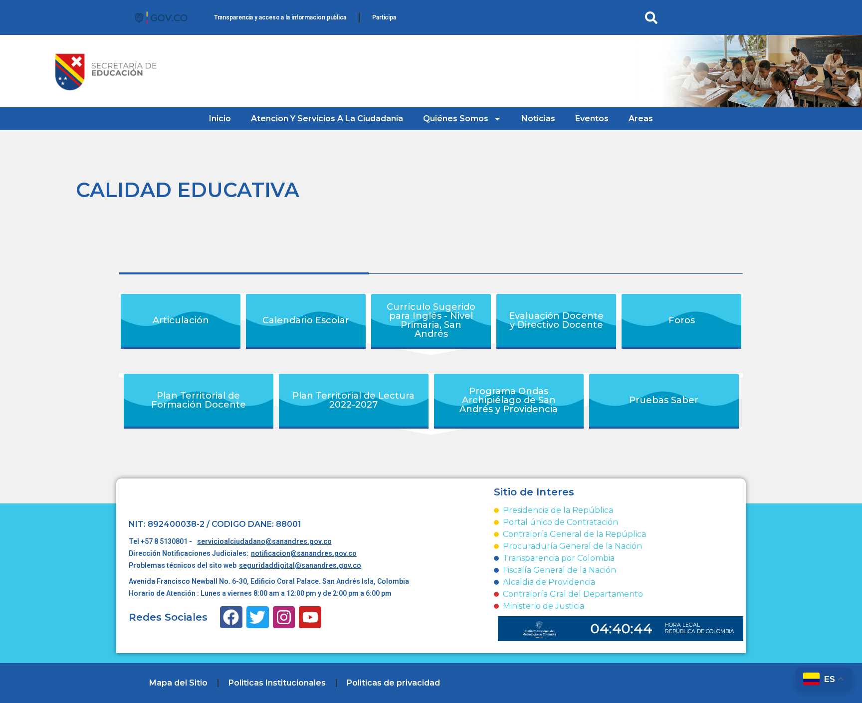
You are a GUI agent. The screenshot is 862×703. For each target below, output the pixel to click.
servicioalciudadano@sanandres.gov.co (264, 541)
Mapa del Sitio (178, 683)
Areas (641, 118)
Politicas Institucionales (277, 683)
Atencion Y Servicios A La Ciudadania (327, 118)
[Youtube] (310, 617)
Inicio (220, 118)
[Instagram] (284, 617)
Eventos (592, 118)
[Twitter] (257, 617)
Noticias (538, 118)
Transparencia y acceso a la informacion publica (280, 17)
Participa (384, 17)
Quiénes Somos (455, 118)
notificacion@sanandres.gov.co (304, 553)
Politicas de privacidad (393, 683)
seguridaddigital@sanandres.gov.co (300, 565)
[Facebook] (231, 617)
